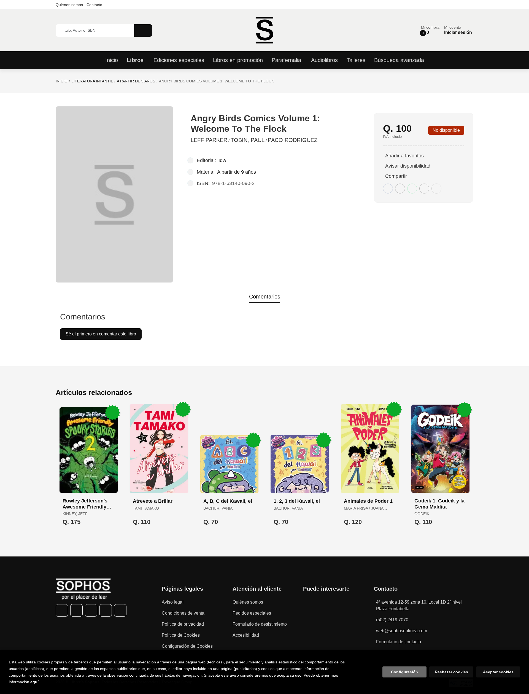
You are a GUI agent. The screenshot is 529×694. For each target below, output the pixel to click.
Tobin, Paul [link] (247, 140)
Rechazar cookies (451, 672)
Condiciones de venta (183, 613)
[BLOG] (120, 610)
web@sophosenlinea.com (401, 630)
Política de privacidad (183, 624)
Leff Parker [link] (209, 140)
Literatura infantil (92, 81)
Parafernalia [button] (286, 60)
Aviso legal (172, 602)
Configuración (404, 672)
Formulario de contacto (398, 641)
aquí (34, 682)
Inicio (62, 81)
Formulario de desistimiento (260, 624)
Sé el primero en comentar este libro (101, 334)
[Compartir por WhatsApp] (412, 188)
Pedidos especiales (252, 613)
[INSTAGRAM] (91, 610)
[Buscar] (143, 30)
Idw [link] (222, 160)
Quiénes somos (69, 5)
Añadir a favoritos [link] (404, 155)
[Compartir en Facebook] (388, 188)
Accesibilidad (246, 635)
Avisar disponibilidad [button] (407, 166)
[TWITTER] (76, 610)
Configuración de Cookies (187, 646)
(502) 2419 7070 (392, 619)
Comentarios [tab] (264, 297)
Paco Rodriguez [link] (292, 140)
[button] (430, 30)
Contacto (94, 5)
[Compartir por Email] (424, 188)
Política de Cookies (181, 635)
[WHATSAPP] (105, 610)
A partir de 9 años (136, 81)
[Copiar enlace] (436, 188)
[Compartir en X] (400, 188)
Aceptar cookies (498, 672)
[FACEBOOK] (62, 610)
